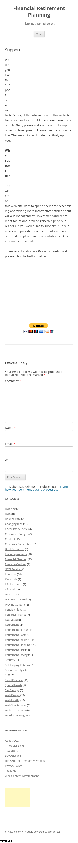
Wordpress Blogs (15, 715)
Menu (39, 34)
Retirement (12, 625)
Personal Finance (15, 614)
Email (10, 444)
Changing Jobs (13, 524)
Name (10, 428)
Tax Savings (12, 690)
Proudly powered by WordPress (42, 831)
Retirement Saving (16, 655)
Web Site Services (15, 705)
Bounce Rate (13, 519)
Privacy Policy (13, 766)
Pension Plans (13, 609)
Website (10, 460)
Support (12, 751)
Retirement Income (17, 640)
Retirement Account (17, 630)
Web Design (12, 695)
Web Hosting (13, 700)
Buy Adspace (13, 756)
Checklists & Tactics (17, 529)
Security (10, 660)
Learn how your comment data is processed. (36, 488)
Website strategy (15, 710)
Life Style (10, 589)
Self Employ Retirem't (18, 665)
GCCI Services (13, 569)
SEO (7, 675)
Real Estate (12, 619)
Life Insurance (13, 584)
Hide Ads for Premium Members (25, 761)
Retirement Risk (15, 650)
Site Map (10, 771)
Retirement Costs (15, 635)
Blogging (10, 509)
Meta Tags (11, 594)
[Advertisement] (42, 83)
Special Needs (13, 685)
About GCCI (12, 740)
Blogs (8, 514)
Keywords (11, 579)
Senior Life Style (15, 670)
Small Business (14, 680)
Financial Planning (16, 559)
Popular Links (15, 745)
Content (10, 539)
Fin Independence (16, 554)
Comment (13, 381)
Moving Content (15, 604)
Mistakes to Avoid (16, 599)
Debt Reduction (14, 549)
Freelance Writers (15, 564)
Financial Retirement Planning (39, 11)
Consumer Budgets (17, 534)
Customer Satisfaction (18, 544)
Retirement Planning (17, 645)
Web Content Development (22, 776)
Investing (10, 574)
